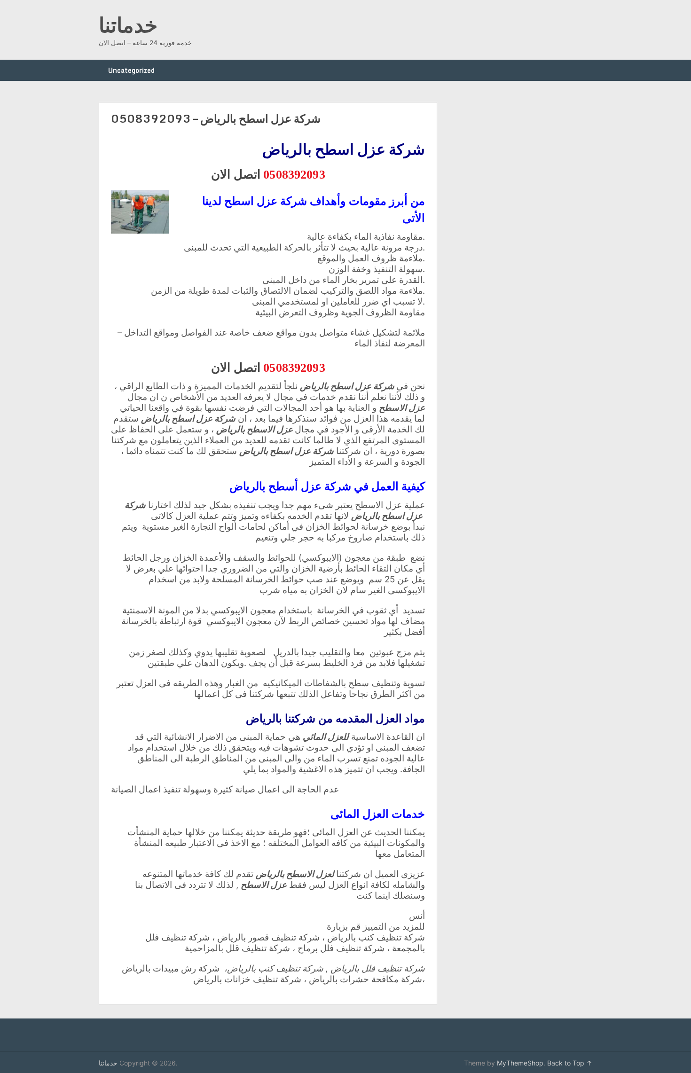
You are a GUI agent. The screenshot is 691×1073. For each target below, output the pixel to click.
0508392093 (294, 173)
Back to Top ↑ (569, 1063)
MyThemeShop (520, 1063)
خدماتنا (128, 24)
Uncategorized (131, 70)
